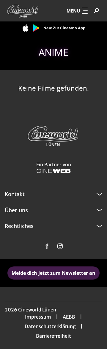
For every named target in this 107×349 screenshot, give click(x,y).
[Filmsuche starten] (96, 11)
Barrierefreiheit (53, 336)
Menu (73, 11)
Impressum (38, 317)
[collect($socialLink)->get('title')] (47, 246)
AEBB (69, 317)
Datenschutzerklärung (50, 326)
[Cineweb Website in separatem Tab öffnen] (53, 171)
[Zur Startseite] (24, 11)
